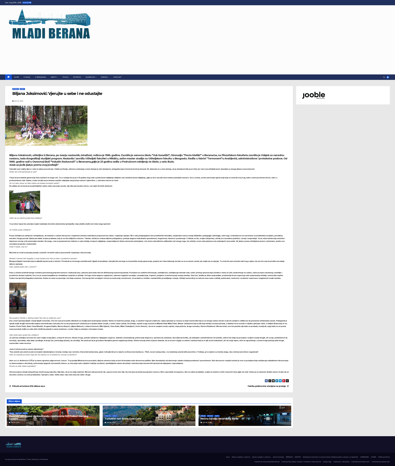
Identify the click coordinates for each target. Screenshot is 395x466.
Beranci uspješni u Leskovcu (241, 457)
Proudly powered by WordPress (15, 459)
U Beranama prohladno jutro (360, 462)
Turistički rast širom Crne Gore (123, 418)
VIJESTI (54, 77)
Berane (11, 413)
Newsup (34, 459)
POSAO (66, 77)
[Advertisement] (197, 56)
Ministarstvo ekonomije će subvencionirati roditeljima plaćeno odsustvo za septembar (330, 457)
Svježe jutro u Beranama (341, 462)
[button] (384, 77)
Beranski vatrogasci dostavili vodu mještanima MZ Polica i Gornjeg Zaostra (48, 417)
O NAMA (27, 77)
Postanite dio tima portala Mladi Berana (267, 462)
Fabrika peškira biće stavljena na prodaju (267, 386)
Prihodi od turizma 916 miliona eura (28, 386)
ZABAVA (104, 77)
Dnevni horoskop (278, 457)
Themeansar (44, 459)
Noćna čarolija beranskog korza (219, 418)
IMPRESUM (289, 457)
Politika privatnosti (384, 457)
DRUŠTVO (18, 413)
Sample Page (327, 462)
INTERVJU (77, 77)
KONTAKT (117, 77)
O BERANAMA (40, 77)
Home (16, 77)
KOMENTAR (90, 77)
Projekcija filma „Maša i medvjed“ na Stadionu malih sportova (301, 462)
